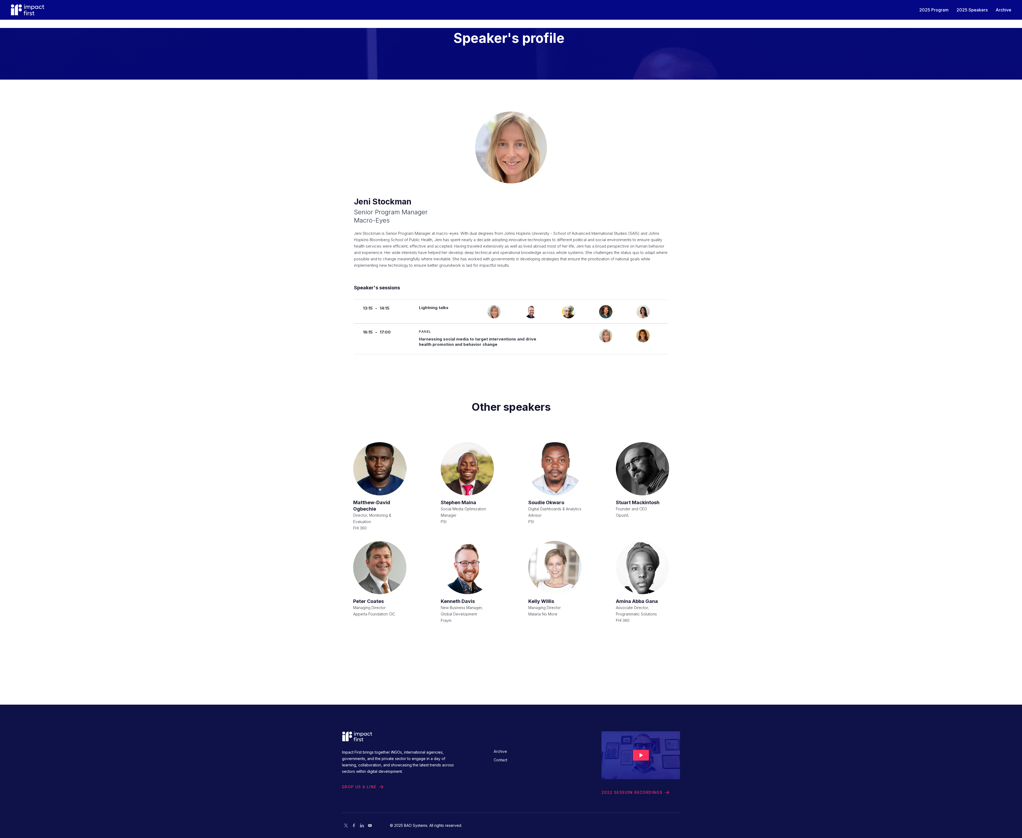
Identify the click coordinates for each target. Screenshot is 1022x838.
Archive (500, 751)
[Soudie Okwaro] (555, 468)
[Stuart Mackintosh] (642, 468)
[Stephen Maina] (467, 468)
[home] (27, 10)
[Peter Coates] (379, 567)
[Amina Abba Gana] (642, 567)
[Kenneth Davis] (467, 567)
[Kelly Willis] (555, 567)
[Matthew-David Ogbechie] (379, 468)
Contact (500, 760)
